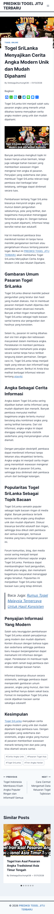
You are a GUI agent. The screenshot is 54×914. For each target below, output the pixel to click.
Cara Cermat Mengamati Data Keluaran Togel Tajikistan (41, 785)
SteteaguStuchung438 (18, 83)
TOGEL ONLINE (11, 42)
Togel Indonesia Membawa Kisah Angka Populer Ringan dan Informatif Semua (13, 787)
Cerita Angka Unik (15, 756)
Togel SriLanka (13, 721)
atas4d (18, 376)
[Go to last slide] (8, 853)
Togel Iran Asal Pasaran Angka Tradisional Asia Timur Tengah (23, 866)
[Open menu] (48, 5)
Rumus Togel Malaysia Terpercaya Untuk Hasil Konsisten (28, 601)
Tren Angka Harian (33, 763)
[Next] (46, 853)
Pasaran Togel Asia (36, 756)
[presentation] (27, 840)
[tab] (21, 885)
